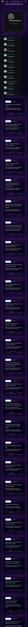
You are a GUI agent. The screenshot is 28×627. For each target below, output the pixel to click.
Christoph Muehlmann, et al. (12, 313)
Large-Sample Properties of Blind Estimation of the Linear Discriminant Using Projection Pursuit (13, 364)
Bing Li (8, 48)
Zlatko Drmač (10, 86)
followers (15, 23)
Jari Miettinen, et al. (12, 531)
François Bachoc (10, 38)
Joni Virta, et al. (12, 570)
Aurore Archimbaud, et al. (12, 254)
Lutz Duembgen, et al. (12, 215)
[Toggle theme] (22, 1)
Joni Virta (9, 59)
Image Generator (15, 1)
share (21, 113)
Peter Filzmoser (10, 54)
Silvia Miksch (10, 76)
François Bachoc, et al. (12, 193)
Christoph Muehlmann (12, 81)
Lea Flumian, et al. (12, 352)
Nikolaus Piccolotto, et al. (12, 113)
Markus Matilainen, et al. (12, 551)
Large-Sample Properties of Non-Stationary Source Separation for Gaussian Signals (12, 184)
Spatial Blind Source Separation (12, 504)
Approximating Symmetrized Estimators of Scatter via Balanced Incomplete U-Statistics (13, 206)
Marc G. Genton (10, 43)
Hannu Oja (9, 92)
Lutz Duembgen (10, 65)
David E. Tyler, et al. (12, 153)
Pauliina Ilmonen (11, 70)
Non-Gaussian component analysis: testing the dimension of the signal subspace (12, 426)
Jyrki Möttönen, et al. (12, 133)
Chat (7, 1)
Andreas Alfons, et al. (12, 172)
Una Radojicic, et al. (12, 234)
